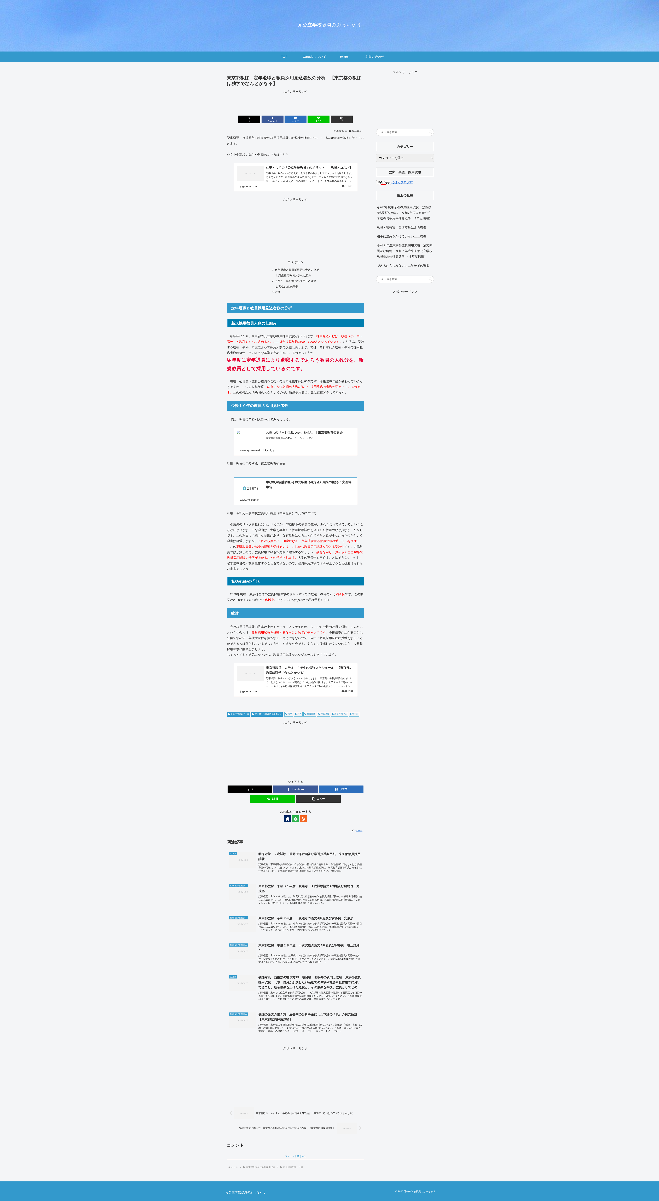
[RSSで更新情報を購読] (303, 818)
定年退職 (325, 714)
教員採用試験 (340, 714)
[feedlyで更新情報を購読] (295, 818)
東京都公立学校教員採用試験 (268, 714)
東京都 (355, 714)
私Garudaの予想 (288, 286)
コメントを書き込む (295, 1156)
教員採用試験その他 (240, 714)
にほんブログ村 (402, 182)
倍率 (290, 714)
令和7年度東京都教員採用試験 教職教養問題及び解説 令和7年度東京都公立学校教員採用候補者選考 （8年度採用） (404, 213)
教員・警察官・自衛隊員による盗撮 (401, 227)
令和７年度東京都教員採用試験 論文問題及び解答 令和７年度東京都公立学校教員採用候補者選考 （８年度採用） (404, 251)
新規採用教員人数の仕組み (294, 275)
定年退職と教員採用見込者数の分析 (297, 269)
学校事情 (311, 714)
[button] (342, 119)
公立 (299, 714)
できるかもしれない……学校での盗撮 (403, 265)
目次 (290, 262)
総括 (277, 292)
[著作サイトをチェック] (287, 818)
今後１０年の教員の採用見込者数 (295, 280)
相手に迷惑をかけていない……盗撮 (401, 236)
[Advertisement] (295, 102)
